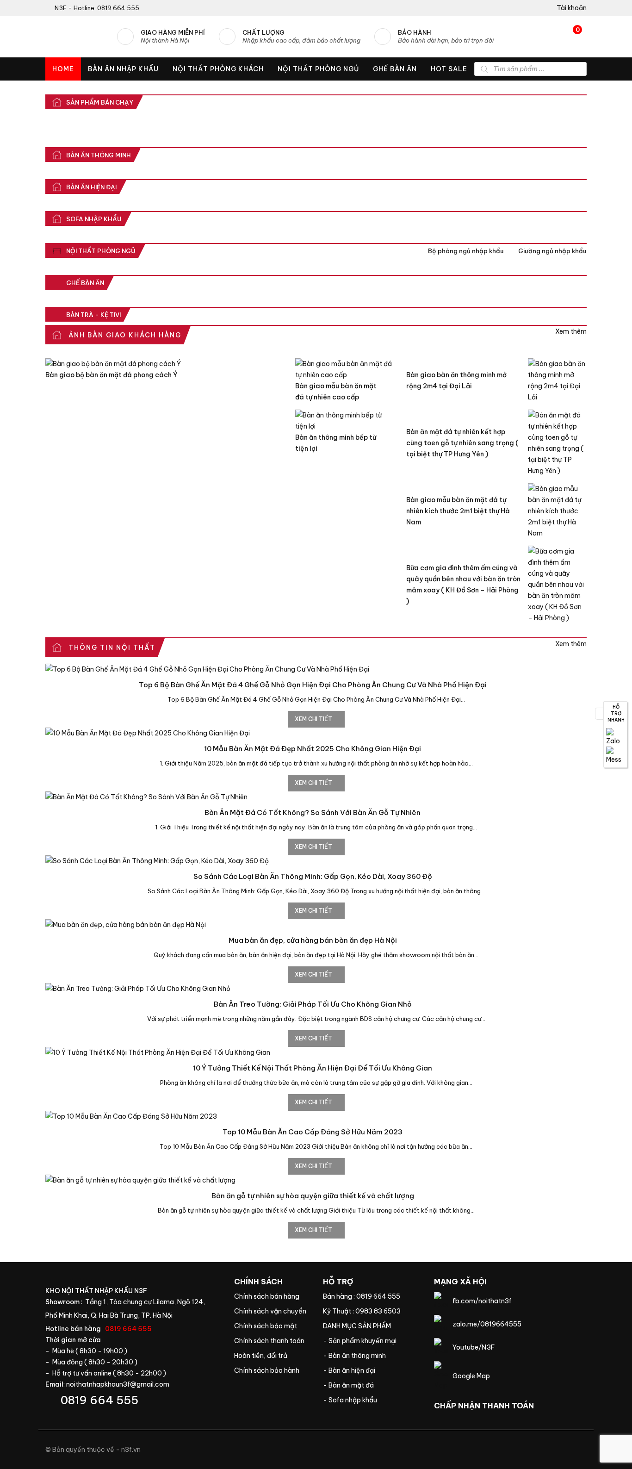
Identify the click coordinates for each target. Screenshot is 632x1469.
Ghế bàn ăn (85, 282)
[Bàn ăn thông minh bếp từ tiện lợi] (343, 421)
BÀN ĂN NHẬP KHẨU (123, 69)
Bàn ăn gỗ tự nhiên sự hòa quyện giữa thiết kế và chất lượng (312, 1195)
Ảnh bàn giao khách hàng (571, 331)
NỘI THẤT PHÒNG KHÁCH (218, 69)
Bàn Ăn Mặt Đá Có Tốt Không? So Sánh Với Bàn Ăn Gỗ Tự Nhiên (312, 812)
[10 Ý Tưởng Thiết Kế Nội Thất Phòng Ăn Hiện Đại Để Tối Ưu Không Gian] (316, 1052)
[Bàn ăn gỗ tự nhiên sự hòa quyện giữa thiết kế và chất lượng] (316, 1180)
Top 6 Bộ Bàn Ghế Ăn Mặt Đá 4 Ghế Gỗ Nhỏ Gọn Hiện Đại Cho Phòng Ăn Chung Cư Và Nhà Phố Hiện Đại (313, 684)
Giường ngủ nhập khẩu (552, 251)
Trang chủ (371, 1326)
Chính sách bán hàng (271, 1296)
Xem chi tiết (314, 719)
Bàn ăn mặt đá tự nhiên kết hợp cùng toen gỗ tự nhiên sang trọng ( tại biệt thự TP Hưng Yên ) (462, 443)
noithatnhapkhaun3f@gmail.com (117, 1384)
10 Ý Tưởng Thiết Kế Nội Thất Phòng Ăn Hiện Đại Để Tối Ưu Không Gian (312, 1068)
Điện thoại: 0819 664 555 (132, 1400)
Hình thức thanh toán (271, 1340)
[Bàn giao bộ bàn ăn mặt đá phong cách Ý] (163, 363)
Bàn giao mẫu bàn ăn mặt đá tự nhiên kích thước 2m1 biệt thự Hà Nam (458, 511)
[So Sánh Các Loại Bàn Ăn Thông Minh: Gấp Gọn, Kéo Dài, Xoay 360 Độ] (316, 860)
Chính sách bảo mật (271, 1326)
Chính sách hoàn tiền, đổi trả (271, 1355)
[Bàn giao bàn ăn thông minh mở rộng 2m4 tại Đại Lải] (557, 380)
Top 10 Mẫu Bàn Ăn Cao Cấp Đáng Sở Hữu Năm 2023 (313, 1131)
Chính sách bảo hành (271, 1370)
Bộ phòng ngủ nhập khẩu (465, 251)
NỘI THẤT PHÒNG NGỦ (318, 69)
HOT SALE (449, 69)
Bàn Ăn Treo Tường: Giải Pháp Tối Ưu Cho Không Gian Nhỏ (313, 1004)
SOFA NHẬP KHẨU (94, 219)
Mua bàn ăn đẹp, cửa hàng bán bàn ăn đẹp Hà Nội (313, 940)
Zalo (615, 737)
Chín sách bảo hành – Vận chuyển (271, 1311)
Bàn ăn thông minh (98, 155)
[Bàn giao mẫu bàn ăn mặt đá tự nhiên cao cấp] (343, 369)
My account (568, 7)
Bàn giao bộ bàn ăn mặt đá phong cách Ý (111, 375)
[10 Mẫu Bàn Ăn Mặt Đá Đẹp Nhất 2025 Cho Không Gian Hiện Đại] (316, 733)
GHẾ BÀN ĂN (395, 69)
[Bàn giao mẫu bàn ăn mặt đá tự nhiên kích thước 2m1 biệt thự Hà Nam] (557, 511)
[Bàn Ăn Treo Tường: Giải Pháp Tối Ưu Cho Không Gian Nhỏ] (316, 988)
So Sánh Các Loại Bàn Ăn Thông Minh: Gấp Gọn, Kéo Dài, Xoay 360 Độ (312, 876)
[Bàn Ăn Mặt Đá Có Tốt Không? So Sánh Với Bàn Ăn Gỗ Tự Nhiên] (316, 797)
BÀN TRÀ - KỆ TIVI (93, 314)
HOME (63, 69)
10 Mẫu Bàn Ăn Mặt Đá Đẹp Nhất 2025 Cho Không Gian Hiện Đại (312, 748)
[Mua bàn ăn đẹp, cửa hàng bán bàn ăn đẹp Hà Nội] (316, 924)
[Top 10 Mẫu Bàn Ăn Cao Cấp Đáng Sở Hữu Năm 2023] (316, 1116)
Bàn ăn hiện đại (91, 187)
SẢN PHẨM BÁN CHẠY (99, 102)
